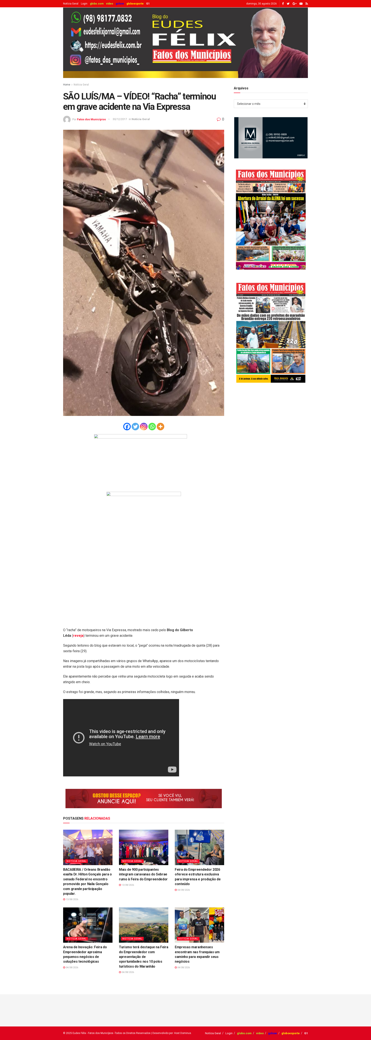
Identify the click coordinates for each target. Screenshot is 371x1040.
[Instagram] (143, 426)
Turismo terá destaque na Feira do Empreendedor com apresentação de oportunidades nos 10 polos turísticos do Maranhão (143, 956)
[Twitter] (135, 426)
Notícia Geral (70, 3)
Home (66, 84)
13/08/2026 (71, 899)
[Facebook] (127, 426)
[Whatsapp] (152, 426)
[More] (160, 426)
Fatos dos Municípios (91, 119)
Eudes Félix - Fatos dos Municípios (93, 1033)
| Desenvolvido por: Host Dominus (171, 1033)
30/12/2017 (120, 119)
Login (84, 3)
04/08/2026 (183, 890)
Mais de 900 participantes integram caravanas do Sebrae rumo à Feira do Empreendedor (143, 874)
